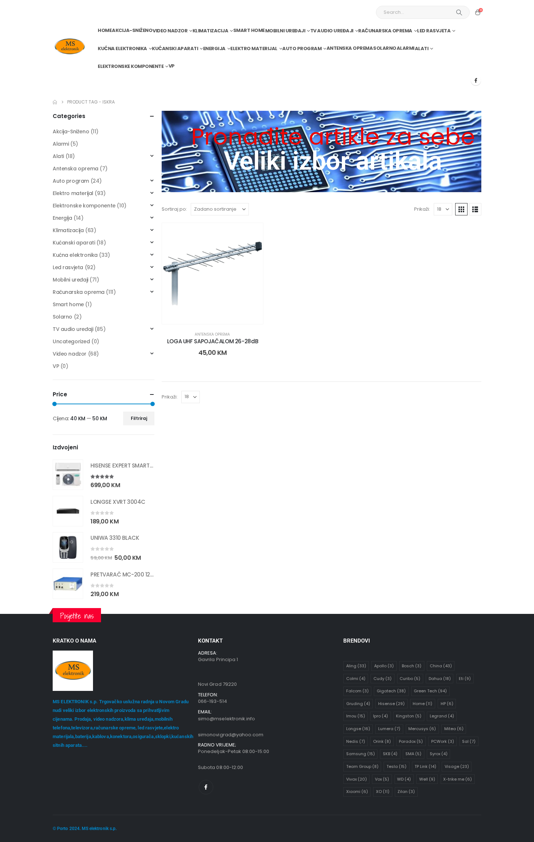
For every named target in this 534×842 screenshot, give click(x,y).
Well (427, 779)
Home (105, 30)
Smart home (249, 30)
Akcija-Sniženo (132, 30)
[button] (461, 209)
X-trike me (457, 779)
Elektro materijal (254, 48)
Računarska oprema (385, 30)
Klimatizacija (210, 30)
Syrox (439, 754)
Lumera (389, 729)
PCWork (442, 741)
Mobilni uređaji (285, 30)
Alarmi (405, 48)
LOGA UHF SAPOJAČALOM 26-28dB (212, 341)
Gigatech (391, 691)
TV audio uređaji (331, 30)
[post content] (212, 273)
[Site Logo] (69, 47)
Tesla (396, 766)
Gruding (358, 704)
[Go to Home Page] (55, 102)
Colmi (355, 678)
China (441, 666)
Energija (214, 48)
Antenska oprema (350, 48)
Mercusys (422, 729)
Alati (422, 48)
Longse (358, 729)
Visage (457, 766)
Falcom (357, 691)
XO (382, 791)
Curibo (410, 678)
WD (404, 779)
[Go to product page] (68, 475)
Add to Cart (218, 316)
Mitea (454, 729)
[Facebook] (476, 80)
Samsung (360, 754)
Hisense (391, 704)
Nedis (355, 741)
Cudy (382, 678)
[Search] (459, 12)
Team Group (362, 766)
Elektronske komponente (130, 66)
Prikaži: (422, 209)
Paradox (411, 741)
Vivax (356, 779)
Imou (355, 716)
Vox (382, 779)
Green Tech (430, 691)
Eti (465, 678)
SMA (413, 754)
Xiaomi (357, 791)
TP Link (425, 766)
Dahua (440, 678)
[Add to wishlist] (252, 234)
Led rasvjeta (433, 30)
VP (172, 65)
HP (447, 704)
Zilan (406, 791)
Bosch (411, 666)
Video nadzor (170, 30)
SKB (390, 754)
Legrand (442, 716)
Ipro (380, 716)
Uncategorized (71, 341)
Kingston (408, 716)
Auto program (301, 48)
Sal (469, 741)
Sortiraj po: (174, 209)
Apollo (384, 666)
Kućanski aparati (175, 48)
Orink (382, 741)
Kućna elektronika (122, 48)
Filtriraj (139, 418)
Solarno (384, 48)
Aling (356, 666)
